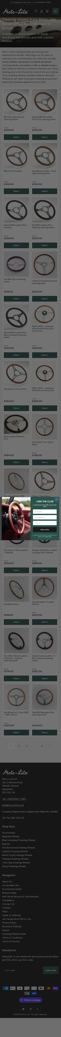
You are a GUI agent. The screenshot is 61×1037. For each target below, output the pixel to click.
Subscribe (44, 529)
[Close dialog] (56, 499)
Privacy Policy (48, 536)
